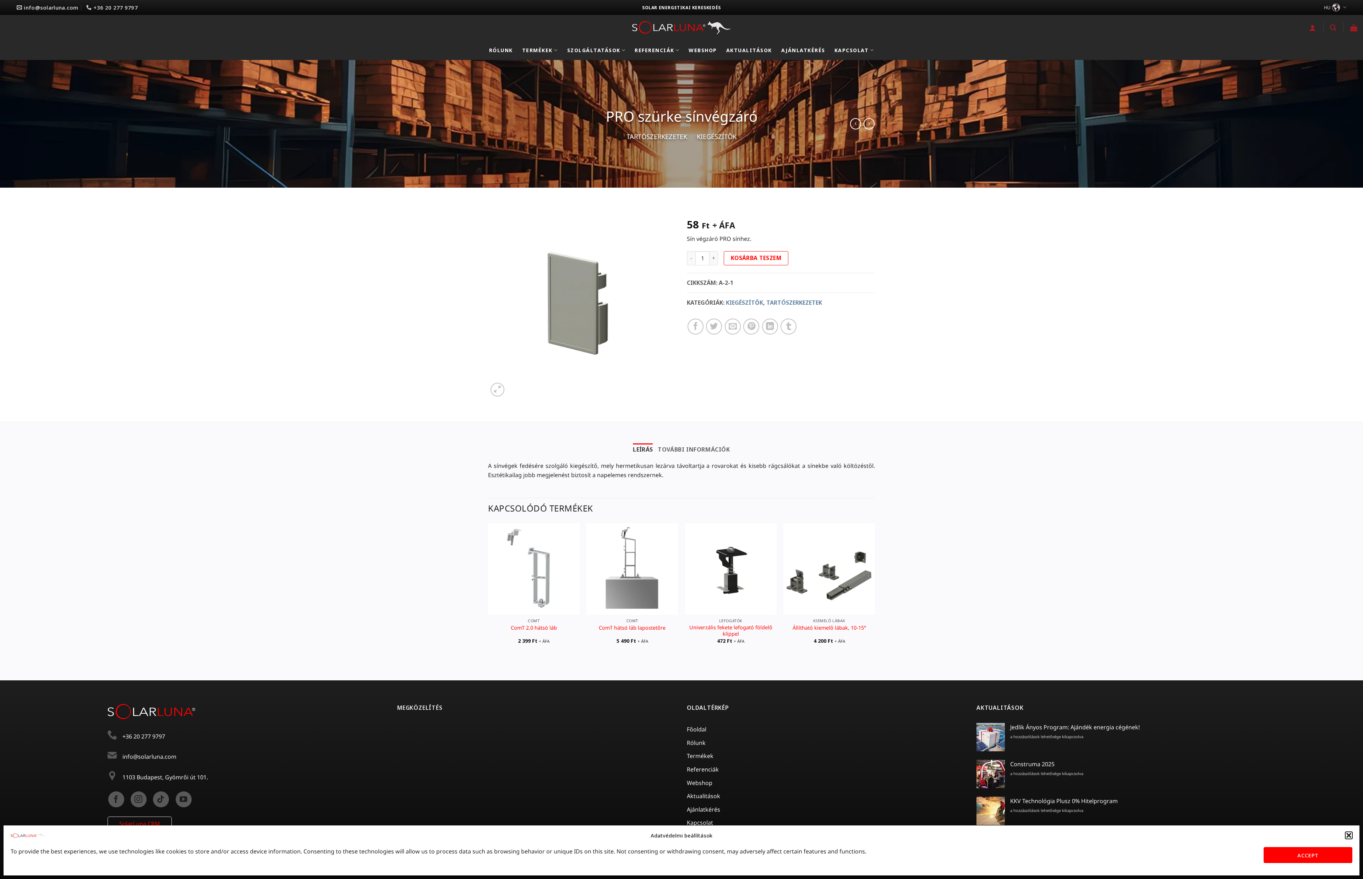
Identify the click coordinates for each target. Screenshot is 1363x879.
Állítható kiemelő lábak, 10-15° (829, 628)
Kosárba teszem (756, 258)
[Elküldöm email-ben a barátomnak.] (733, 327)
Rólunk (501, 50)
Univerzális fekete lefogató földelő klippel (730, 630)
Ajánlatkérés (803, 50)
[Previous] (488, 590)
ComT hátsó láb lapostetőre (632, 628)
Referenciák (654, 50)
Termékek (537, 50)
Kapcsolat (851, 50)
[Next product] (855, 123)
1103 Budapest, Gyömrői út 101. (165, 777)
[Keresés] (1333, 28)
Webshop (703, 50)
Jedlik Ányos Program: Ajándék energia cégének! (1075, 727)
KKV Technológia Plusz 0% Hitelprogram (1064, 801)
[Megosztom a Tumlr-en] (789, 327)
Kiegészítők (717, 136)
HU (1327, 7)
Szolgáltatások (593, 50)
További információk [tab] (694, 449)
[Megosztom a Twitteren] (714, 327)
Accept (1308, 855)
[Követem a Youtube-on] (184, 799)
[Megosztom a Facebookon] (696, 327)
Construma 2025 (1032, 764)
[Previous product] (869, 123)
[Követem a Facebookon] (116, 799)
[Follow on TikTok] (161, 799)
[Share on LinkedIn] (770, 327)
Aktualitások (749, 50)
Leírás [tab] (643, 449)
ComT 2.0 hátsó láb (534, 628)
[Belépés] (1313, 27)
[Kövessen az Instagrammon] (139, 799)
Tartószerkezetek (656, 136)
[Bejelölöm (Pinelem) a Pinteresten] (751, 327)
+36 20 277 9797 (143, 736)
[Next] (874, 590)
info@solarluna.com (149, 757)
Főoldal (696, 729)
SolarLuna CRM (139, 824)
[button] (1348, 835)
